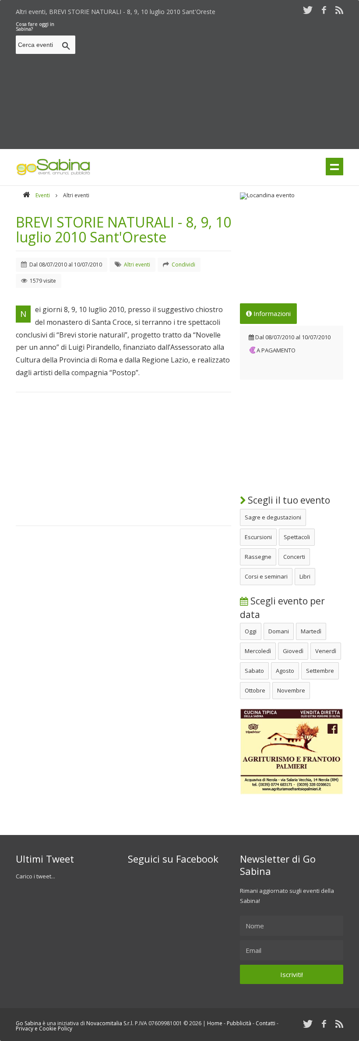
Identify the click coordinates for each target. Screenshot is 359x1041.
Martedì (311, 631)
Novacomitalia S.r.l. (110, 1023)
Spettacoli (297, 537)
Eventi (42, 195)
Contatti (265, 1023)
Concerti (294, 557)
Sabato (254, 671)
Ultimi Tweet (45, 858)
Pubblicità (239, 1023)
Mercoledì (258, 651)
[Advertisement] (219, 82)
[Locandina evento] (291, 195)
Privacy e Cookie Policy (44, 1028)
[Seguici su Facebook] (324, 10)
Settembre (320, 671)
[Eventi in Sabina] (53, 174)
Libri (304, 576)
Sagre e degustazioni (273, 517)
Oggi (251, 631)
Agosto (285, 671)
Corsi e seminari (266, 576)
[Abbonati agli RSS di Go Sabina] (339, 10)
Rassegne (258, 557)
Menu (334, 166)
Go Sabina (28, 1023)
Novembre (291, 690)
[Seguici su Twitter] (308, 10)
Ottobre (255, 690)
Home (214, 1023)
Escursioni (258, 537)
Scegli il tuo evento (288, 500)
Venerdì (325, 651)
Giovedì (293, 651)
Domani (278, 631)
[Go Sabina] (26, 195)
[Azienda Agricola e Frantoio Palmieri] (291, 792)
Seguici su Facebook (173, 858)
